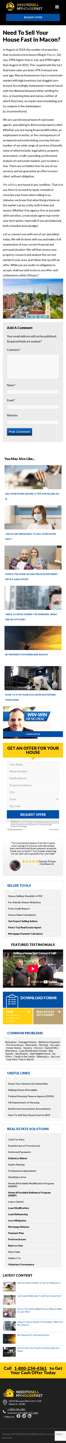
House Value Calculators (22, 914)
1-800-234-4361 (30, 1368)
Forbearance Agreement (22, 1170)
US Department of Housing (23, 1102)
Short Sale (14, 1251)
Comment (14, 349)
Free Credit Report (19, 908)
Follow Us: (9, 1417)
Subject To (14, 1258)
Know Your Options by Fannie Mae (28, 1083)
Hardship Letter (17, 1177)
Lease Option (16, 1201)
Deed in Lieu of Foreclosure (24, 1145)
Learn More (33, 734)
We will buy (10, 184)
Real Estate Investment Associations (29, 1108)
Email (11, 400)
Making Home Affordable (22, 1089)
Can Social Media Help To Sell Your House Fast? (39, 1296)
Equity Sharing (16, 1164)
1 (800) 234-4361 (16, 1409)
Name (11, 385)
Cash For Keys (16, 1139)
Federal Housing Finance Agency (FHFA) (31, 1096)
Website (12, 415)
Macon (51, 54)
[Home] (24, 7)
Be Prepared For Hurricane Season (26, 654)
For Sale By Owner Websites (24, 902)
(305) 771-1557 (30, 1413)
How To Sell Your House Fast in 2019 (29, 1115)
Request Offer (33, 17)
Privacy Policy (54, 829)
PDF (40, 896)
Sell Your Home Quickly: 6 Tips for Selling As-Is (39, 1283)
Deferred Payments (19, 1152)
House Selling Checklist (21, 896)
